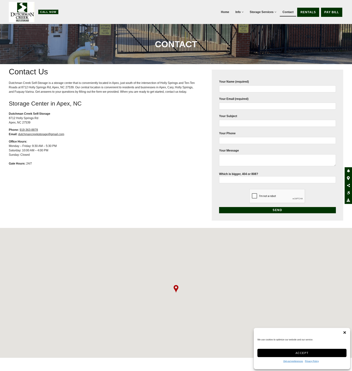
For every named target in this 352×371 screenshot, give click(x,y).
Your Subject (228, 116)
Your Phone (227, 133)
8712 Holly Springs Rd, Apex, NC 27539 (47, 87)
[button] (344, 332)
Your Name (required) (234, 81)
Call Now (48, 11)
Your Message (229, 150)
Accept (302, 353)
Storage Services (262, 12)
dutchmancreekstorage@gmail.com (41, 134)
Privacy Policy (312, 361)
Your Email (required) (233, 98)
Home (225, 12)
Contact (288, 12)
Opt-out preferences (293, 361)
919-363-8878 (29, 129)
